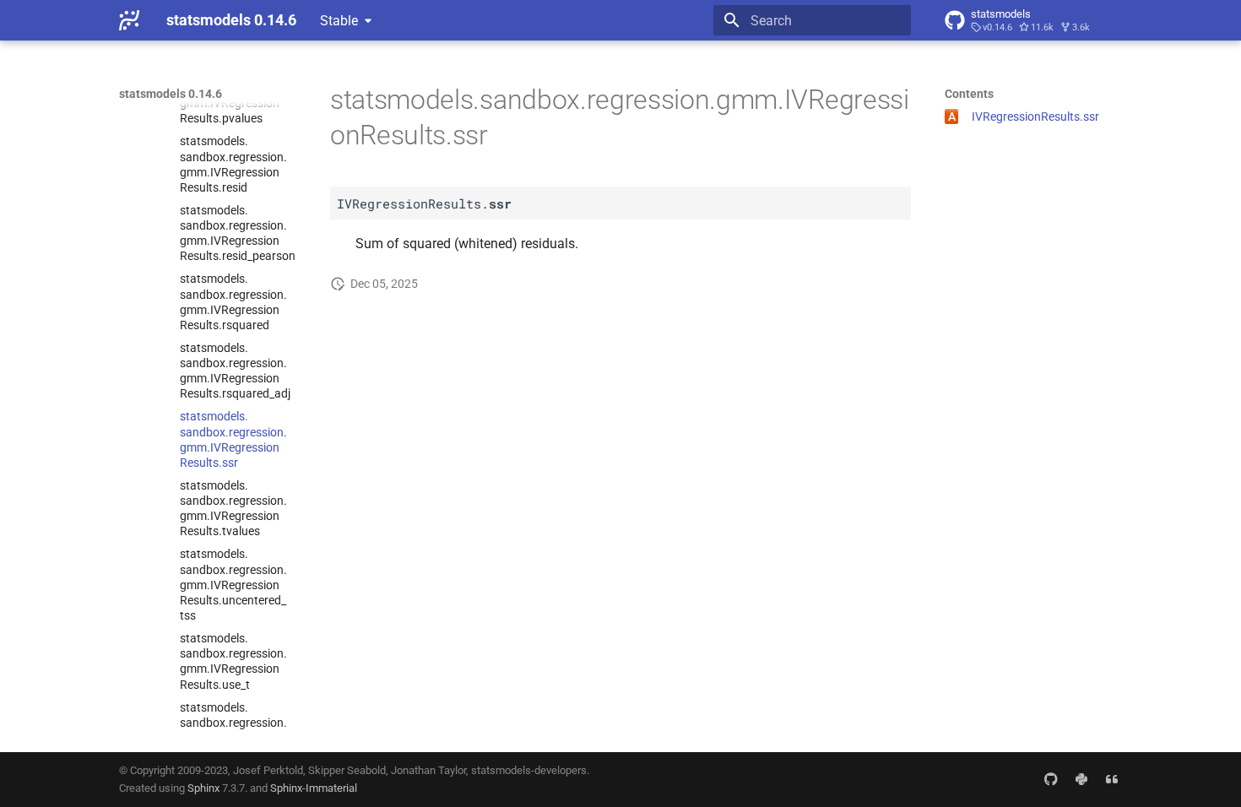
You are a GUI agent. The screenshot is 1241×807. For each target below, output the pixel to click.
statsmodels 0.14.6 (170, 93)
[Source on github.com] (1051, 779)
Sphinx (203, 788)
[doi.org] (1111, 779)
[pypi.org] (1081, 779)
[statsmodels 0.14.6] (129, 20)
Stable (339, 21)
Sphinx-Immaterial (313, 788)
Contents (969, 93)
